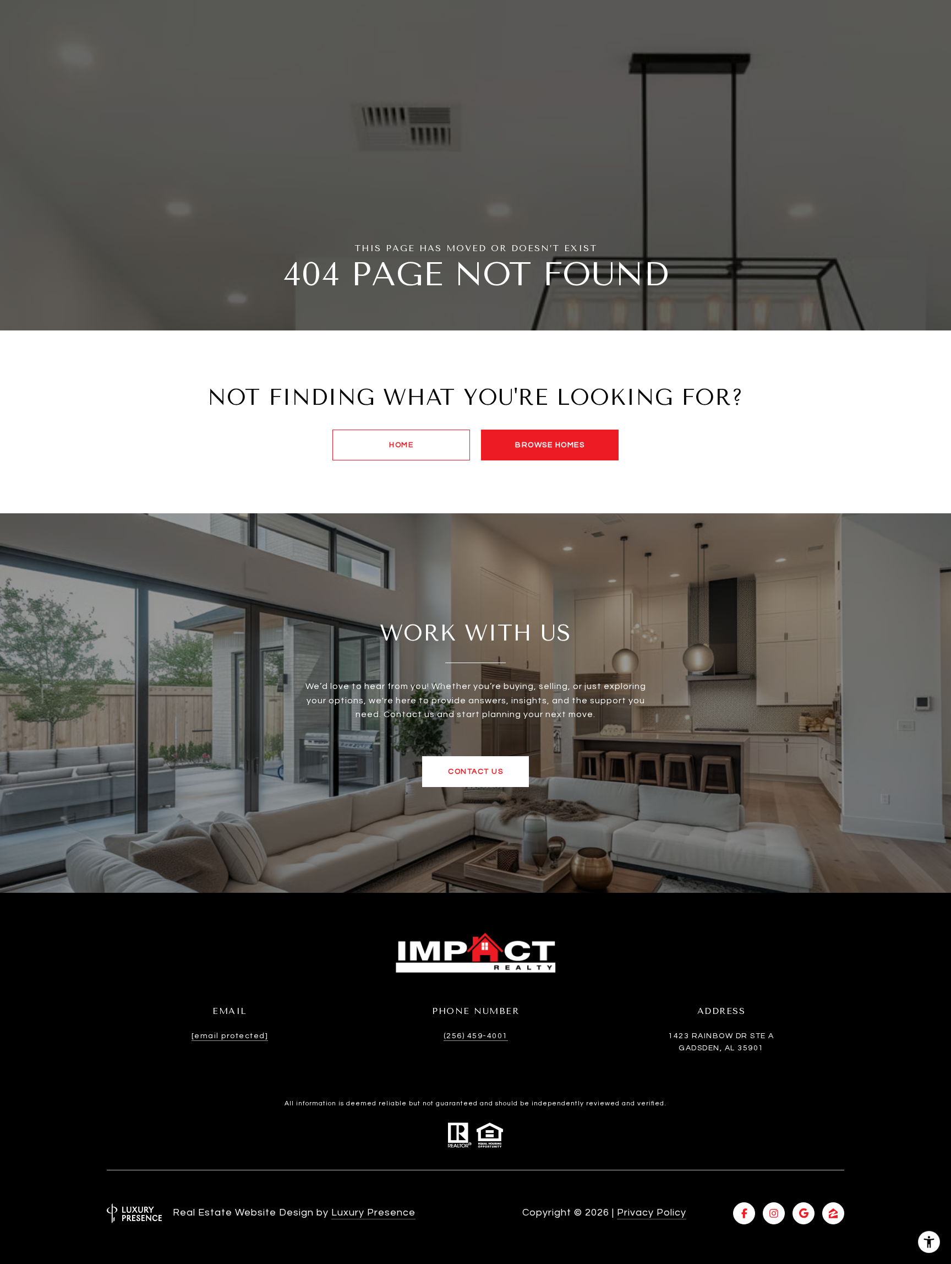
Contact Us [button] (475, 771)
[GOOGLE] (803, 1213)
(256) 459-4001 (476, 1036)
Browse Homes (549, 445)
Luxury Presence (373, 1212)
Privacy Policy (651, 1212)
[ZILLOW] (833, 1213)
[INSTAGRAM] (774, 1213)
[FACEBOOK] (744, 1213)
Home (401, 445)
